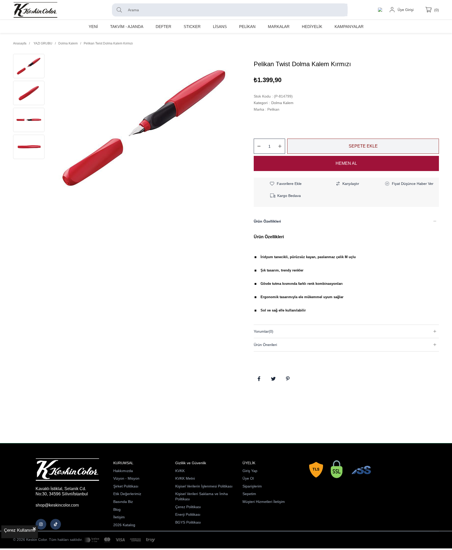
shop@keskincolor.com (57, 505)
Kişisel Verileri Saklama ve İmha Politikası (201, 496)
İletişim (119, 517)
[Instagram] (41, 524)
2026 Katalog (124, 525)
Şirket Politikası (125, 486)
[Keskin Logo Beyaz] (67, 469)
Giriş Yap (249, 471)
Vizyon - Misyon (126, 478)
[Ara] (121, 10)
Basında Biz (123, 502)
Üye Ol (248, 478)
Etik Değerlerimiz (127, 494)
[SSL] (338, 470)
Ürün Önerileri (265, 345)
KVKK (180, 471)
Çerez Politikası (188, 507)
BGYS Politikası (188, 522)
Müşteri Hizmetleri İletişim (263, 502)
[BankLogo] (119, 539)
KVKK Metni (185, 478)
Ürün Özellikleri (267, 221)
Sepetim (249, 494)
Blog (117, 509)
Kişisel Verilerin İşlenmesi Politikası (204, 486)
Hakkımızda (123, 471)
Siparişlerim (252, 486)
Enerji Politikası (187, 514)
